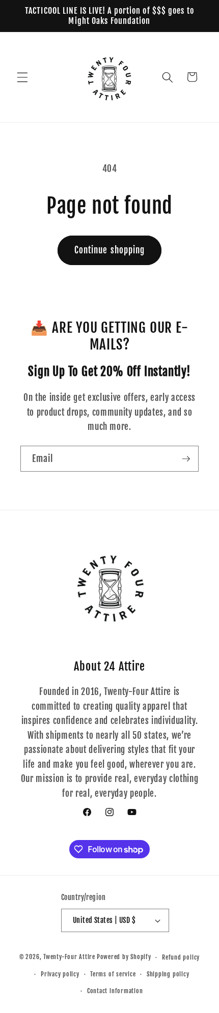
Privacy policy (60, 974)
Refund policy (181, 957)
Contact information (115, 991)
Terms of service (112, 974)
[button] (22, 77)
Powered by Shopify (124, 957)
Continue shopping (109, 250)
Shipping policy (168, 974)
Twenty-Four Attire (69, 957)
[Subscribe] (186, 459)
